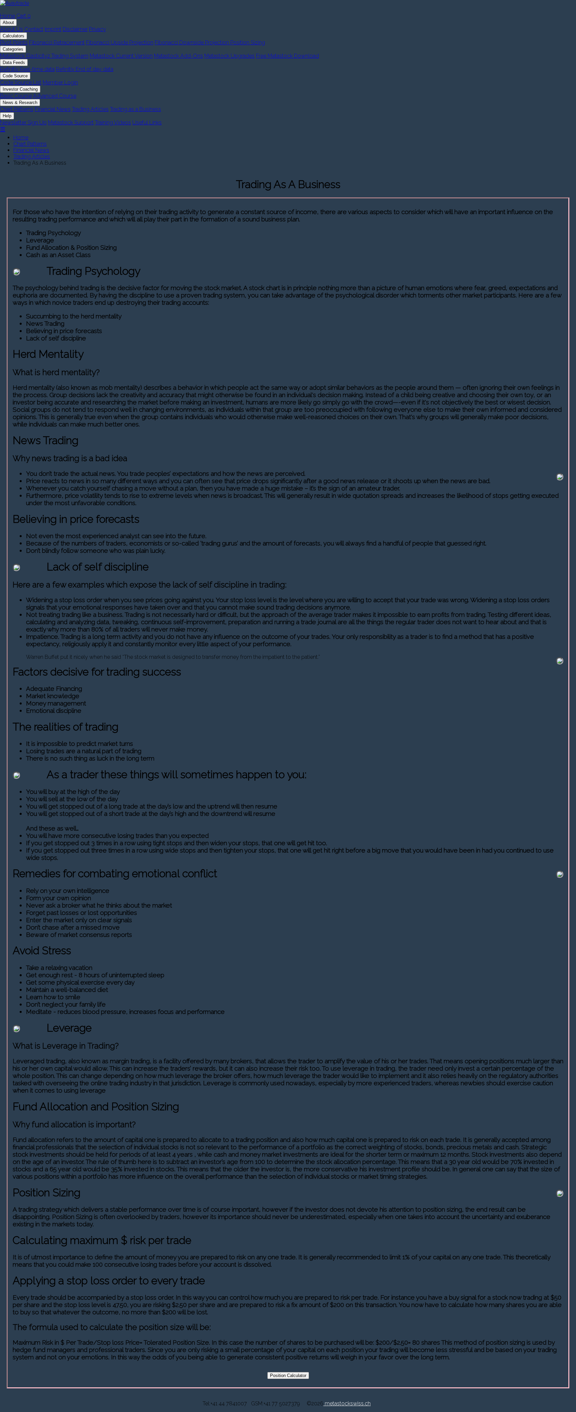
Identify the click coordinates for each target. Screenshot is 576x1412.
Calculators (13, 35)
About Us (11, 29)
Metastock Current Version (121, 56)
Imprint (53, 29)
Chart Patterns (16, 109)
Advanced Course (54, 96)
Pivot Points (14, 42)
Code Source (15, 75)
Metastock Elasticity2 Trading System (44, 56)
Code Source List (20, 82)
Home (7, 16)
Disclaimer (75, 29)
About (8, 22)
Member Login (60, 82)
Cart (23, 16)
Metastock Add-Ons (178, 56)
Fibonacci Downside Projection (192, 42)
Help (7, 115)
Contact (33, 29)
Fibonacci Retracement (57, 42)
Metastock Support (71, 122)
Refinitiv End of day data (84, 69)
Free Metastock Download (287, 56)
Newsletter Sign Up (23, 122)
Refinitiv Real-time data (27, 69)
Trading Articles (90, 109)
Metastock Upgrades (229, 56)
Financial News (53, 109)
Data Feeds (14, 62)
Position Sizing (247, 42)
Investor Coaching (20, 89)
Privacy (97, 29)
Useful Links (147, 122)
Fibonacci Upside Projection (119, 42)
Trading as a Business (135, 109)
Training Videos (113, 122)
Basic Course (16, 96)
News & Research (20, 102)
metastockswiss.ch (347, 1403)
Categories (13, 49)
